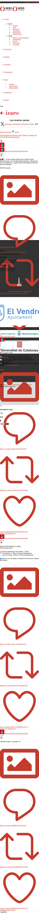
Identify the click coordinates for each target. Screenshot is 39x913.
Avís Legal (7, 385)
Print (7, 424)
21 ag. (2, 735)
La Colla (6, 19)
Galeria (6, 80)
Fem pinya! (7, 64)
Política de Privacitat (18, 385)
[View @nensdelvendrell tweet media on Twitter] (19, 209)
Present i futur (17, 34)
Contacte (29, 385)
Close (2, 424)
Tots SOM (16, 45)
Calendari (7, 57)
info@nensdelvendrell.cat (11, 365)
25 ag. (2, 540)
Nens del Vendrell (10, 151)
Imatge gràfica (13, 88)
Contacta (27, 2)
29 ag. (2, 153)
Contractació (8, 92)
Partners (6, 100)
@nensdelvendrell (22, 151)
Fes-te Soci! (35, 2)
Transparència (8, 72)
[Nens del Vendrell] (6, 10)
